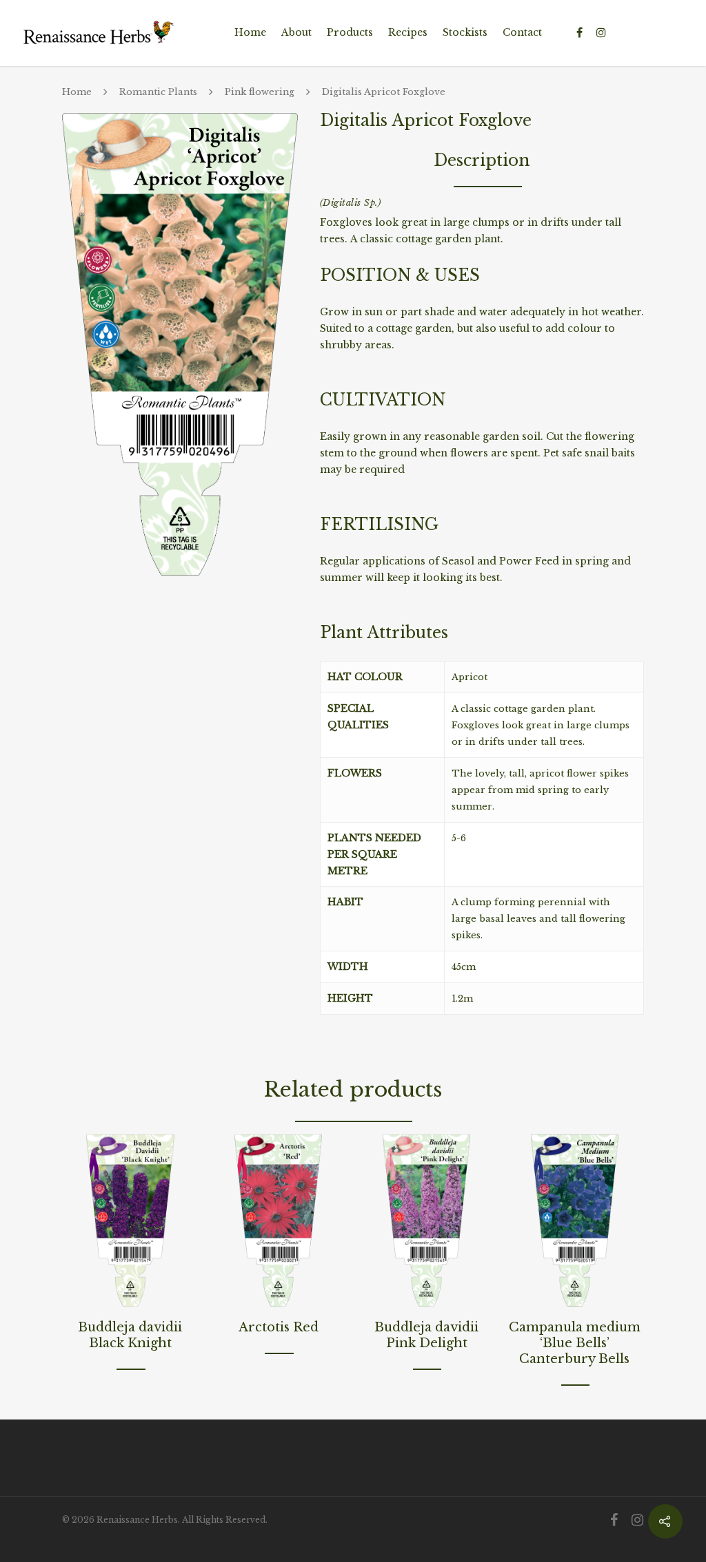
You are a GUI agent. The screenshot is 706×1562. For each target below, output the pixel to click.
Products (350, 32)
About (296, 32)
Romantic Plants (158, 92)
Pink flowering (259, 92)
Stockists (465, 32)
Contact (522, 32)
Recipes (407, 32)
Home (250, 32)
